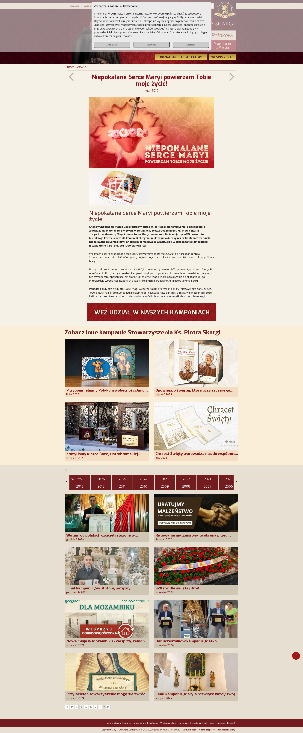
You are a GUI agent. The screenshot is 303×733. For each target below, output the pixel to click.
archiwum (184, 722)
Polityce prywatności (189, 17)
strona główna (114, 722)
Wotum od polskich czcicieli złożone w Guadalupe (100, 537)
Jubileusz (153, 722)
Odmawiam (112, 45)
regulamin (197, 722)
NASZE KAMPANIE (76, 67)
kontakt (231, 722)
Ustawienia (151, 45)
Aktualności (189, 729)
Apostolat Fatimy (226, 729)
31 (108, 707)
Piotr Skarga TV (207, 729)
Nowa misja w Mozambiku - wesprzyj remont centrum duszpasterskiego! (106, 643)
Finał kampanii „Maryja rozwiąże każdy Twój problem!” (195, 695)
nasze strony (139, 722)
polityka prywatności (214, 722)
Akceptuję (190, 45)
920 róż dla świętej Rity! (177, 588)
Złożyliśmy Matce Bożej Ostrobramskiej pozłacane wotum (102, 455)
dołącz (127, 722)
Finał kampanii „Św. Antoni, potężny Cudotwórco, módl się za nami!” (98, 590)
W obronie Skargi (168, 722)
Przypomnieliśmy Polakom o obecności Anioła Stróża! (107, 392)
